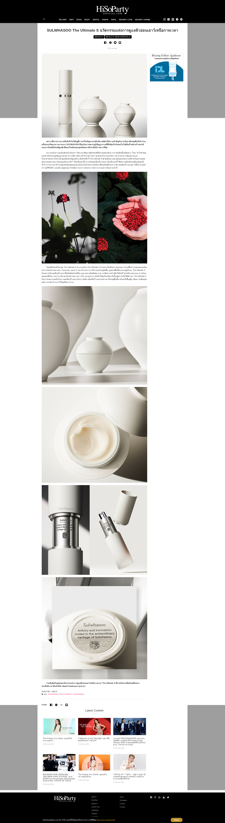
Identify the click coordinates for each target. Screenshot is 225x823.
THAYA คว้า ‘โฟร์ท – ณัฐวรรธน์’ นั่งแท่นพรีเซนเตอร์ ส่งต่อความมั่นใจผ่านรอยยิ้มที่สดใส (129, 776)
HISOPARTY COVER (125, 20)
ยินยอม (176, 820)
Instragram (123, 800)
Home (122, 797)
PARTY (71, 20)
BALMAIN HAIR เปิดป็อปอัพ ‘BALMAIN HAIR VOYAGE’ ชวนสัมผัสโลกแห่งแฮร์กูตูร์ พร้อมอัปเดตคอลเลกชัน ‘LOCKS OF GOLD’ (59, 777)
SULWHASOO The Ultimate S (60, 694)
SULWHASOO (79, 694)
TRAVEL (113, 20)
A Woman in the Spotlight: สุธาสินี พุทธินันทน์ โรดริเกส (94, 739)
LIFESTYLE (96, 20)
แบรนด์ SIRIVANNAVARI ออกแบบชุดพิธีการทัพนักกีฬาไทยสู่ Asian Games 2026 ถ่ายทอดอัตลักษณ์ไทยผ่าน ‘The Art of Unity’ (129, 741)
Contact (122, 804)
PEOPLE (79, 20)
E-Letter (122, 807)
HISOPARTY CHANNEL (142, 20)
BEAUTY (87, 20)
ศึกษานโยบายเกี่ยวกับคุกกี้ (106, 820)
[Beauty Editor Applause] (166, 67)
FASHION (105, 20)
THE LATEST (63, 20)
